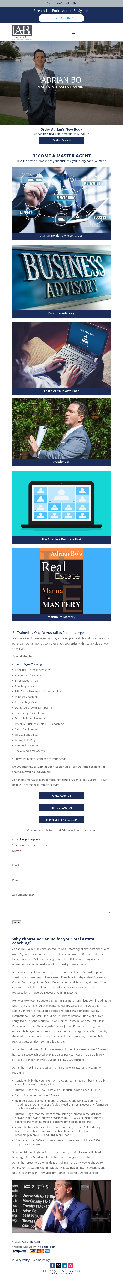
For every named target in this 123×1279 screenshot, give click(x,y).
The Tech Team (46, 1247)
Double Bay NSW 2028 (61, 1273)
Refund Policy (41, 1260)
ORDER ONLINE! (61, 18)
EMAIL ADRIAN (61, 807)
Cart (49, 3)
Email (16, 865)
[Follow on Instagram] (70, 1265)
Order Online (61, 140)
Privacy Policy (21, 1260)
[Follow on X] (58, 1265)
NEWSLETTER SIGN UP (61, 819)
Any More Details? (23, 894)
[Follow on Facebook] (52, 1265)
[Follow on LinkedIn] (64, 1265)
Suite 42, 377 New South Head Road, (62, 1271)
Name (16, 850)
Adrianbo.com (31, 1241)
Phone (16, 880)
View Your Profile (65, 3)
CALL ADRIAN (61, 795)
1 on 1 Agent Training (28, 664)
